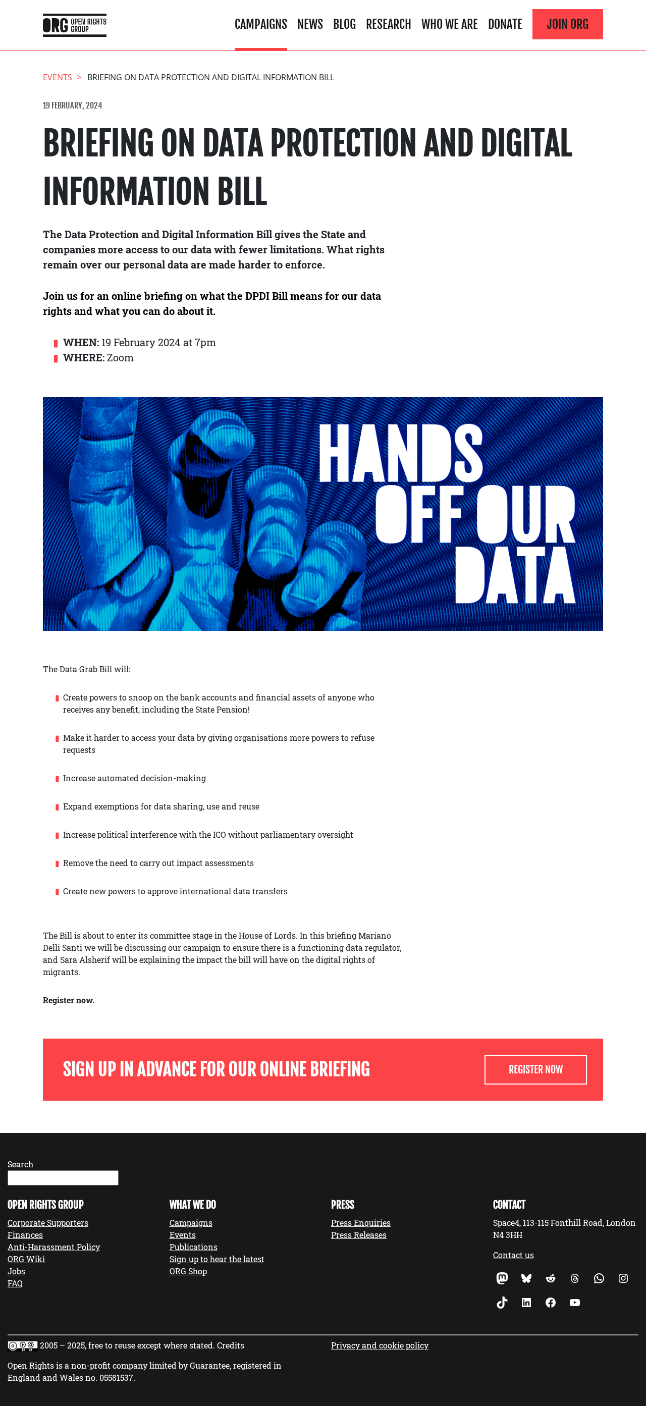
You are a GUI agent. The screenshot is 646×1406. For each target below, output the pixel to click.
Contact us (513, 1255)
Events (183, 1234)
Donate (505, 24)
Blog (344, 24)
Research (388, 24)
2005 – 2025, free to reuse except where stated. (127, 1345)
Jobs (16, 1271)
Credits (230, 1345)
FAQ (15, 1283)
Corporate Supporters (48, 1222)
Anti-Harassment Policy (54, 1246)
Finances (25, 1234)
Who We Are (449, 24)
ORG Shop (188, 1271)
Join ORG (567, 24)
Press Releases (359, 1234)
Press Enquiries (361, 1222)
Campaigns (261, 24)
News (310, 24)
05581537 (116, 1377)
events (57, 77)
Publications (194, 1246)
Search (20, 1164)
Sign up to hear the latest (217, 1259)
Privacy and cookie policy (379, 1345)
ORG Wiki (26, 1259)
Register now (536, 1069)
